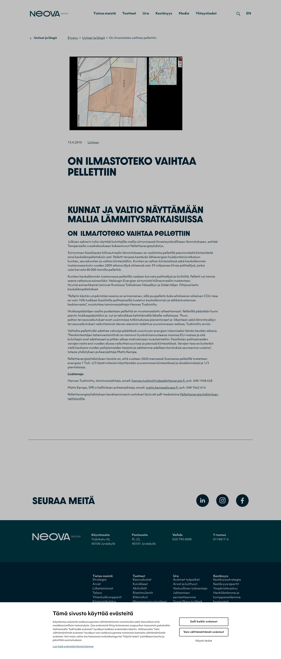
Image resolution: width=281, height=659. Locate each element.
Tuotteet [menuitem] (129, 13)
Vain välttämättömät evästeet (203, 632)
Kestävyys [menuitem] (163, 13)
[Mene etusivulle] (49, 14)
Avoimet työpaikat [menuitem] (186, 580)
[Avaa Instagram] (222, 500)
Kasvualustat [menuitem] (142, 580)
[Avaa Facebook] (242, 500)
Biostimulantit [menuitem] (143, 593)
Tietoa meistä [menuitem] (104, 13)
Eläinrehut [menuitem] (140, 597)
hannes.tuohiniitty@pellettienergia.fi (158, 381)
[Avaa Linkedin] (202, 500)
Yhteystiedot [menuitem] (206, 13)
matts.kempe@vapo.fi (162, 387)
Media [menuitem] (184, 13)
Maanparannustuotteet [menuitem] (150, 601)
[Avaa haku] (238, 14)
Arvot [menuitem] (97, 584)
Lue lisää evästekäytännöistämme (73, 647)
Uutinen (93, 142)
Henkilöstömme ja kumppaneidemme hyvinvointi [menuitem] (227, 597)
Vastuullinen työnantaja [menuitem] (190, 588)
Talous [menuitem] (97, 593)
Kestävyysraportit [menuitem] (226, 584)
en (248, 13)
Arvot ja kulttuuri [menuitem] (185, 584)
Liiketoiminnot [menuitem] (103, 588)
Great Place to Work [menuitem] (187, 601)
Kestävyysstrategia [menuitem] (227, 580)
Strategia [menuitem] (100, 580)
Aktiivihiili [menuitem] (140, 588)
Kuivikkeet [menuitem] (140, 584)
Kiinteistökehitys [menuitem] (104, 601)
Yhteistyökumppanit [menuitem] (107, 597)
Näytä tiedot (203, 641)
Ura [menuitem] (146, 13)
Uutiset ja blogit (45, 38)
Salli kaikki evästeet (203, 621)
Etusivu (73, 38)
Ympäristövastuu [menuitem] (225, 588)
